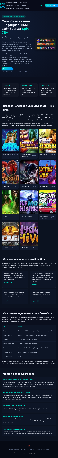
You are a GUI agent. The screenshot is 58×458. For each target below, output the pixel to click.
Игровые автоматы (11, 2)
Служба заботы (23, 2)
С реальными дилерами (12, 5)
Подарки (27, 8)
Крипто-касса (10, 8)
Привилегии (19, 8)
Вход (41, 5)
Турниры (23, 5)
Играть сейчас (7, 68)
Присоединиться (51, 5)
